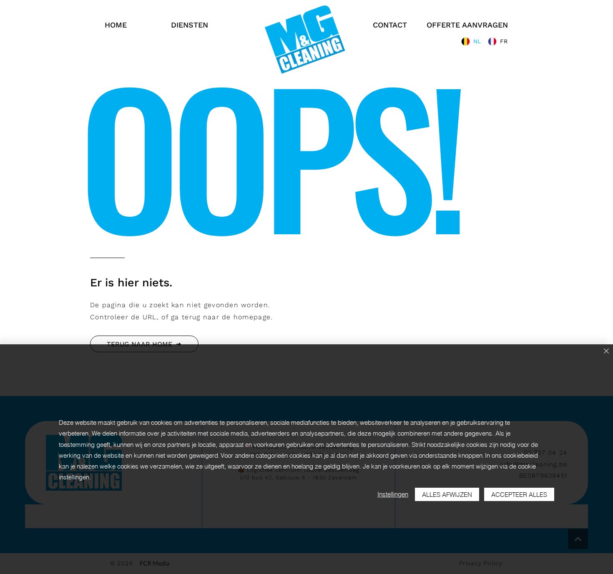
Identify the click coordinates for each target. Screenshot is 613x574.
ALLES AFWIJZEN (447, 495)
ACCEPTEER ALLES (519, 495)
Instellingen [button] (392, 494)
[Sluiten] (606, 351)
